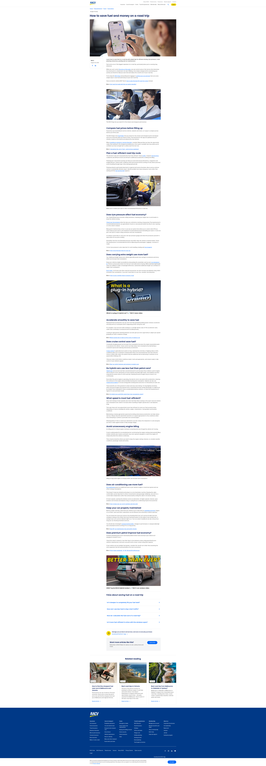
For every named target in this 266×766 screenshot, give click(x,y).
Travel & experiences (144, 4)
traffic (144, 155)
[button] (133, 295)
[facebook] (165, 751)
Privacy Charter (96, 763)
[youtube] (175, 751)
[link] (94, 714)
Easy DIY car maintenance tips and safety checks (123, 529)
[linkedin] (172, 751)
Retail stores (153, 1)
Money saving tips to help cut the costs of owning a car (125, 337)
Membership (154, 4)
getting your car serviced (143, 76)
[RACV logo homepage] (93, 3)
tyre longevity (148, 247)
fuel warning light (120, 170)
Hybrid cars (109, 371)
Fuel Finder (121, 136)
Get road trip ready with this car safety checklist (123, 84)
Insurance (122, 4)
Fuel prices (160, 1)
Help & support (167, 1)
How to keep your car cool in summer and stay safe (124, 504)
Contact (174, 1)
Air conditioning (110, 487)
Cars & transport (130, 4)
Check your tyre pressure (113, 222)
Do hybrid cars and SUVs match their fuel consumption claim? (126, 394)
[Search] (168, 4)
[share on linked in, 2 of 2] (95, 65)
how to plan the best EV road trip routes (137, 81)
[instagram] (168, 751)
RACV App (117, 76)
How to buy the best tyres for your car (120, 250)
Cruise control (110, 351)
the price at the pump (125, 69)
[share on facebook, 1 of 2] (92, 65)
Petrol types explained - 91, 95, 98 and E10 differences (125, 550)
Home (136, 4)
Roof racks (109, 270)
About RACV (146, 1)
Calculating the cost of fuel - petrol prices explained (124, 149)
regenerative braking (112, 382)
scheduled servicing (149, 510)
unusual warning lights (128, 524)
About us (166, 721)
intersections (155, 155)
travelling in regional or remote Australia (121, 142)
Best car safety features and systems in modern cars (124, 364)
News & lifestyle (161, 4)
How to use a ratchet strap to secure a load (122, 275)
